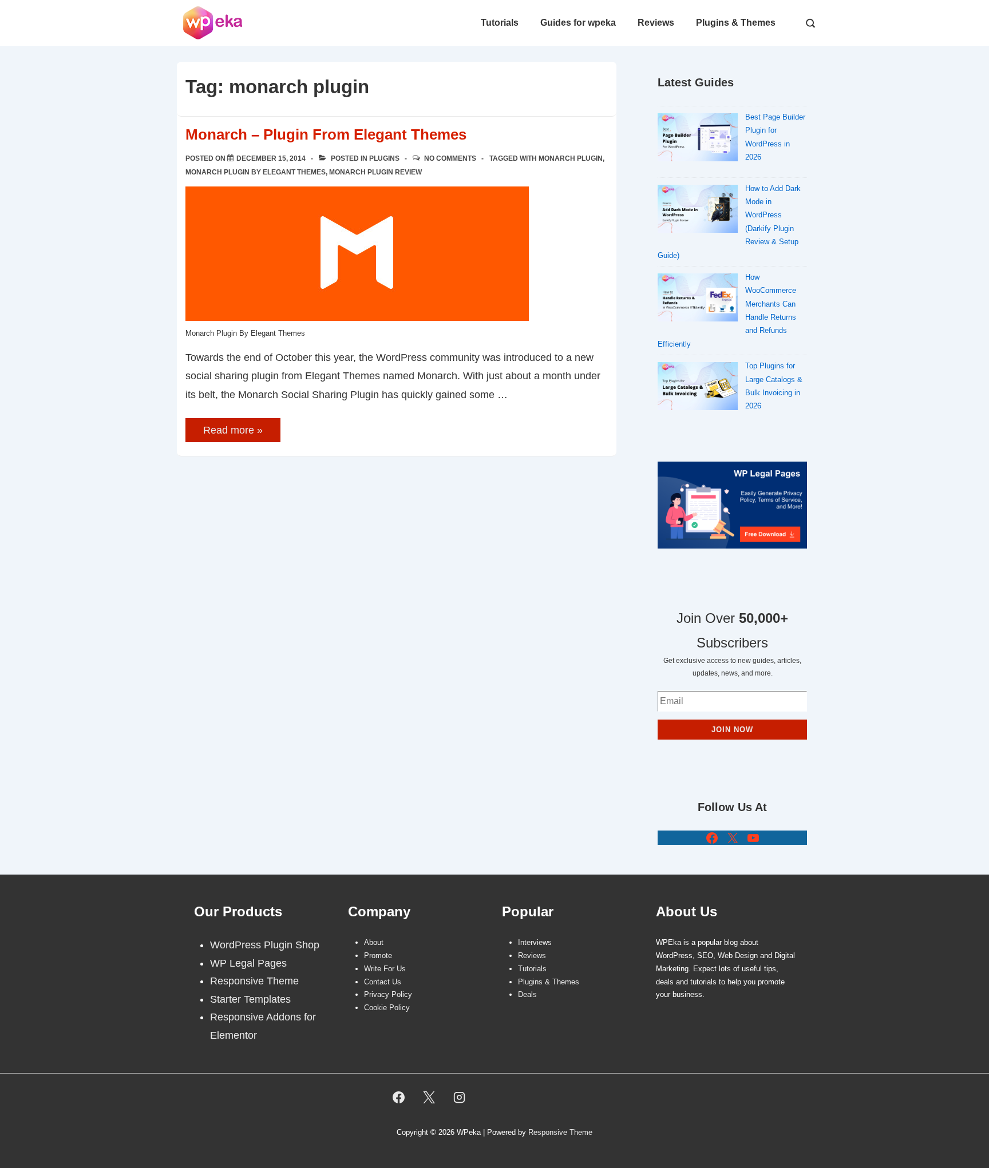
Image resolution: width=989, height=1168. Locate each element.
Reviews (656, 22)
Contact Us (382, 982)
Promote (378, 955)
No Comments (450, 158)
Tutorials (500, 22)
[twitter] (429, 1097)
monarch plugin (571, 158)
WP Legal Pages (248, 963)
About (373, 942)
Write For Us (385, 968)
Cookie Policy (387, 1007)
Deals (527, 994)
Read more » (233, 431)
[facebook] (399, 1097)
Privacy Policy (388, 994)
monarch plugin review (375, 172)
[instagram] (459, 1097)
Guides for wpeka (578, 22)
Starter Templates (250, 999)
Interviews (535, 942)
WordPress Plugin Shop (264, 945)
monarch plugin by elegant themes (255, 172)
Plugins (384, 158)
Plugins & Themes (736, 22)
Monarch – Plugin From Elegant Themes (325, 134)
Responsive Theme (254, 981)
